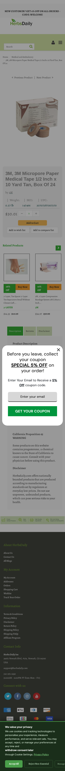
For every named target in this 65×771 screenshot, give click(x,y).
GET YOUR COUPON (32, 411)
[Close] (58, 349)
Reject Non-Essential (39, 763)
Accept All (14, 763)
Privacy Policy (41, 754)
